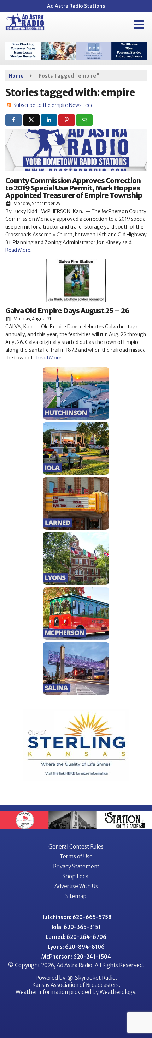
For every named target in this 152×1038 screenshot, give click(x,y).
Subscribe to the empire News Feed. (54, 105)
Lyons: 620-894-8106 (76, 946)
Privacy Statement (76, 866)
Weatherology (117, 992)
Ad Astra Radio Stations (76, 6)
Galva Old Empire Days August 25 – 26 (67, 310)
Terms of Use (76, 856)
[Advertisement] (76, 51)
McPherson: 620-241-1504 (76, 956)
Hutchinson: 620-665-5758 (76, 917)
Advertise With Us (76, 886)
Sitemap (76, 896)
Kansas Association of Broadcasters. (76, 985)
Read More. (18, 250)
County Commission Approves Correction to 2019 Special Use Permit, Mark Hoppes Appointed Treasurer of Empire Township (73, 188)
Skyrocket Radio (95, 978)
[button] (139, 24)
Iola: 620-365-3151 (76, 927)
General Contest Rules (76, 846)
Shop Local (76, 876)
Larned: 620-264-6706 (76, 937)
